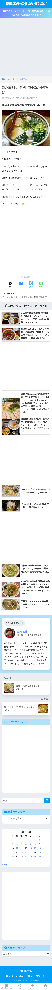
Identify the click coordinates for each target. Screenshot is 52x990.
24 (12, 856)
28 (30, 856)
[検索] (47, 800)
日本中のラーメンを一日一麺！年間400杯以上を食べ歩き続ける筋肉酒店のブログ (26, 13)
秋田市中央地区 (27, 297)
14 (30, 848)
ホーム (11, 976)
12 (21, 848)
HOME (27, 970)
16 (39, 848)
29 (35, 856)
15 (35, 848)
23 (39, 852)
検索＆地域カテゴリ (6, 988)
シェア (31, 976)
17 (12, 852)
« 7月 (4, 864)
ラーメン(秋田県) (10, 297)
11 (17, 848)
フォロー (42, 976)
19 (21, 852)
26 (21, 856)
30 (39, 856)
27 (26, 856)
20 (26, 852)
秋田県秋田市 (41, 297)
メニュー (21, 976)
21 (30, 852)
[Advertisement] (26, 48)
